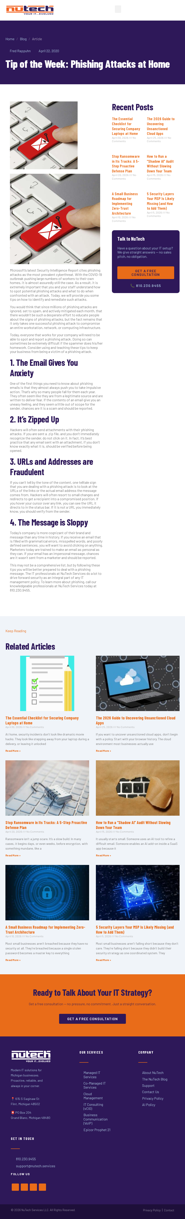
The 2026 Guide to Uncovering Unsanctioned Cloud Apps (161, 126)
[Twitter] (24, 1187)
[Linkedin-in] (42, 1187)
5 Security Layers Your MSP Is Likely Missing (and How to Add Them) (160, 201)
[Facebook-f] (15, 1187)
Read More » (13, 750)
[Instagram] (33, 1187)
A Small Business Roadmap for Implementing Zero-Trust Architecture (125, 203)
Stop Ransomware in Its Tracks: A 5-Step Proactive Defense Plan (126, 163)
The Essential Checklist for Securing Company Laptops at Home (126, 126)
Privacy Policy (152, 1210)
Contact (169, 1210)
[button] (118, 9)
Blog (23, 39)
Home (9, 39)
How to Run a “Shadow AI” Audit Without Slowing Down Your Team (160, 163)
